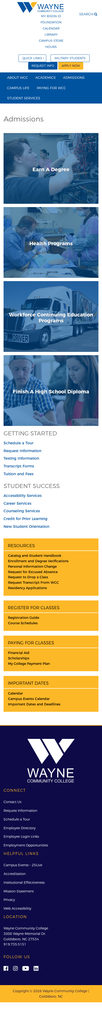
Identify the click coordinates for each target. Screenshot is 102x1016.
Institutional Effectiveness (24, 882)
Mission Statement (19, 891)
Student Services (23, 98)
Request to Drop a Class (28, 577)
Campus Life (18, 88)
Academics (45, 77)
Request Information (22, 451)
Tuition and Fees (18, 474)
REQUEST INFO (43, 65)
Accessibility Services (23, 495)
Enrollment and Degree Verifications (38, 561)
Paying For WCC (51, 88)
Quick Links (32, 58)
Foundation (51, 22)
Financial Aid (18, 653)
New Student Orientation (26, 526)
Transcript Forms (19, 466)
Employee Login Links (21, 836)
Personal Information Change (32, 566)
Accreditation (15, 874)
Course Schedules (23, 623)
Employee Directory (20, 828)
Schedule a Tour (18, 443)
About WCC (17, 77)
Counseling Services (22, 511)
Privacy (9, 900)
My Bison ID (51, 16)
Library (51, 34)
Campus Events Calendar (29, 699)
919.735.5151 (15, 944)
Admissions (74, 77)
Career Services (17, 503)
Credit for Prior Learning (25, 518)
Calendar (51, 28)
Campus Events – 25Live (23, 865)
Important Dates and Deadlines (34, 704)
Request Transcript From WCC (33, 582)
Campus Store (51, 40)
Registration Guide (23, 618)
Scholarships (18, 658)
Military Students (70, 58)
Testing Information (21, 458)
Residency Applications (27, 588)
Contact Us (12, 802)
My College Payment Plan (29, 664)
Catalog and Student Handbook (34, 556)
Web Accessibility (17, 908)
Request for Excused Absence (33, 572)
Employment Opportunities (26, 845)
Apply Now (71, 65)
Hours (51, 47)
